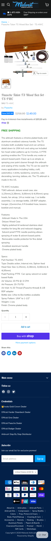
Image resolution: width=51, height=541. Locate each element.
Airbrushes (21, 508)
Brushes (40, 520)
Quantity (5, 311)
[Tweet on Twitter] (9, 353)
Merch (39, 526)
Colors (13, 514)
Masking (30, 520)
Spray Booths (37, 511)
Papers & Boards (33, 523)
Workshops (31, 529)
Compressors (23, 511)
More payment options (26, 343)
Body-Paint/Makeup (15, 517)
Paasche (8, 107)
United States (24, 472)
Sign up (40, 458)
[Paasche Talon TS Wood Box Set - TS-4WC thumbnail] (6, 83)
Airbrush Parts (35, 508)
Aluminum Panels (15, 523)
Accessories (9, 520)
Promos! (30, 526)
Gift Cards (19, 529)
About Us (10, 508)
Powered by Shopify (25, 536)
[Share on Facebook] (3, 353)
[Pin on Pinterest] (20, 353)
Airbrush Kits (10, 511)
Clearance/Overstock (15, 526)
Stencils (20, 520)
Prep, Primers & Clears (28, 514)
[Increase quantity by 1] (26, 317)
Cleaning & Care (34, 517)
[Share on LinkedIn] (14, 353)
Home (4, 22)
